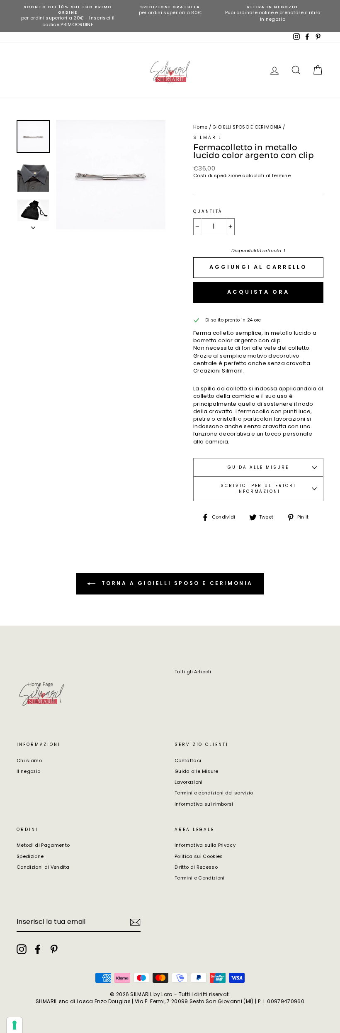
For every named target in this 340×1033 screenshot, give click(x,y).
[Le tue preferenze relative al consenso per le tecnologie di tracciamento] (14, 1025)
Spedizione (30, 856)
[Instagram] (22, 949)
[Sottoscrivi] (135, 922)
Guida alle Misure (197, 771)
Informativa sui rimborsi (204, 804)
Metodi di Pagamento (43, 845)
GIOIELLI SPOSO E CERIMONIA (246, 127)
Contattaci (188, 760)
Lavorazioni (189, 782)
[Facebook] (38, 949)
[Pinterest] (54, 949)
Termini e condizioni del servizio (214, 792)
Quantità (207, 211)
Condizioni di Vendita (43, 867)
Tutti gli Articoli (193, 671)
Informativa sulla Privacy (205, 845)
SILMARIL (207, 137)
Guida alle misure (258, 467)
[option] (68, 16)
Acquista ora (258, 292)
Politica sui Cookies (199, 856)
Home (200, 127)
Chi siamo (29, 760)
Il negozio (28, 771)
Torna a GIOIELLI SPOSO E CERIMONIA (176, 583)
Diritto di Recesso (196, 867)
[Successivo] (33, 225)
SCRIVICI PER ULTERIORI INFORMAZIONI (258, 488)
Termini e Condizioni (200, 878)
